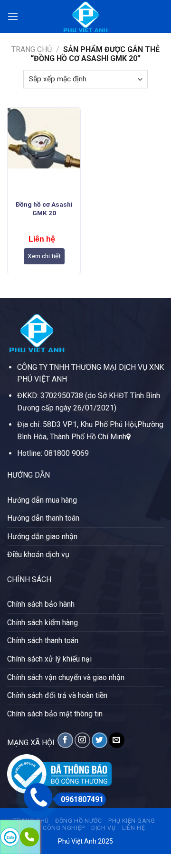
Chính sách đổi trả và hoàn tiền (57, 695)
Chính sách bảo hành (41, 604)
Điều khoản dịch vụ (38, 554)
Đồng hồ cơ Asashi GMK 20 (44, 208)
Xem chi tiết (44, 256)
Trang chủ (31, 49)
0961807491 (82, 799)
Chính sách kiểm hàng (42, 622)
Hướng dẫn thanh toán (43, 518)
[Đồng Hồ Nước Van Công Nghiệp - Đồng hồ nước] (85, 16)
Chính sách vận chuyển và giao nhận (65, 677)
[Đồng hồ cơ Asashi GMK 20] (44, 151)
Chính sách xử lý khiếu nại (49, 658)
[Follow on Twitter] (99, 740)
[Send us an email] (116, 740)
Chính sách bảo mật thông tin (55, 713)
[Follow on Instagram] (82, 740)
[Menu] (13, 16)
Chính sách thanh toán (42, 640)
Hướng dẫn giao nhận (42, 536)
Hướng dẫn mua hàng (42, 500)
